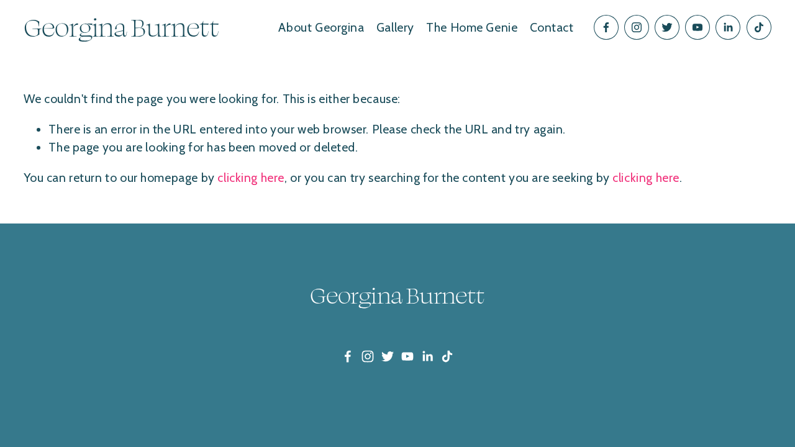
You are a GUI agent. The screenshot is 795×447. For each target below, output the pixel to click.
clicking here (250, 177)
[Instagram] (636, 27)
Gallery (395, 27)
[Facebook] (606, 27)
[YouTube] (697, 27)
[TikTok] (759, 27)
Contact (552, 27)
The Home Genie (471, 27)
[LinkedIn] (728, 27)
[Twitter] (667, 27)
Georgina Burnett (121, 27)
